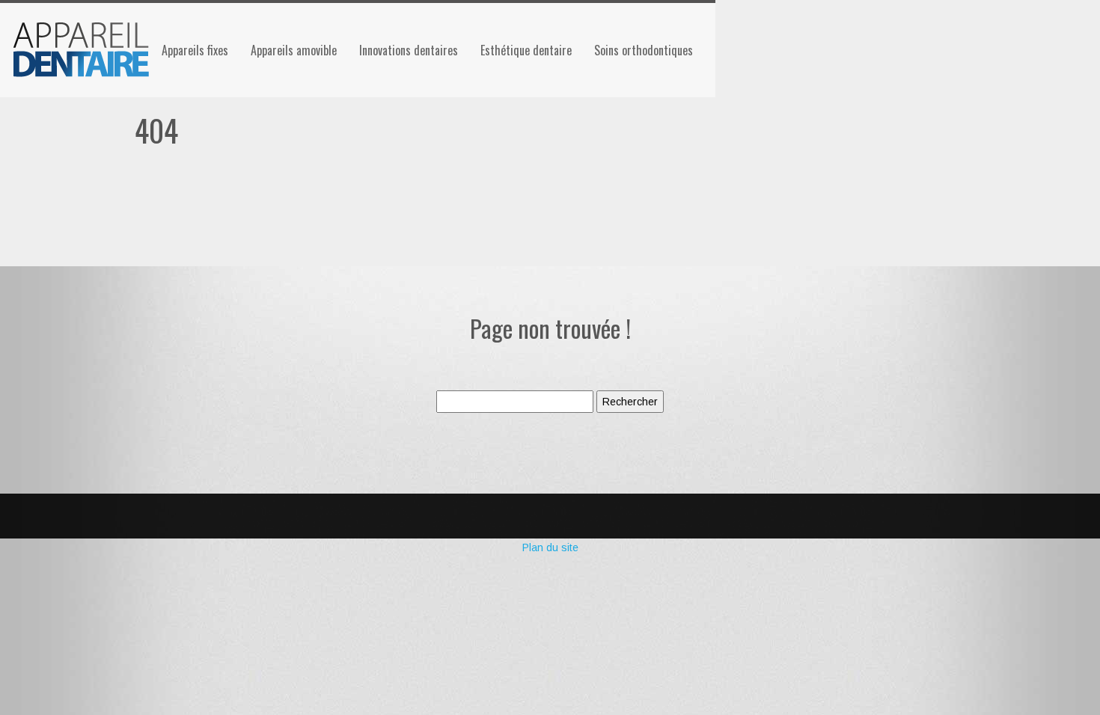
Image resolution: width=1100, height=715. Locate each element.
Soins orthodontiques (643, 50)
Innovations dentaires (408, 50)
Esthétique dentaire (526, 50)
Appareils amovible (294, 50)
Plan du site (550, 547)
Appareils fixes (195, 50)
